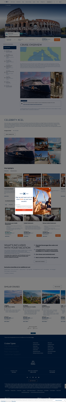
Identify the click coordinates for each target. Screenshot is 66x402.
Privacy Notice (3, 401)
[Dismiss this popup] (50, 188)
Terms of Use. (14, 401)
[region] (33, 400)
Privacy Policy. (29, 207)
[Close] (65, 400)
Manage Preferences (58, 400)
